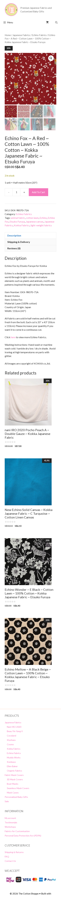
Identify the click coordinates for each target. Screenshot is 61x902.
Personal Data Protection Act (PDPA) (23, 835)
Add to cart (38, 192)
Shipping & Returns (14, 852)
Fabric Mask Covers (14, 775)
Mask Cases (13, 792)
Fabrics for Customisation (17, 831)
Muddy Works (13, 757)
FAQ (7, 856)
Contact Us (10, 861)
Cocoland (11, 735)
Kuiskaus (11, 762)
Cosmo (10, 744)
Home (8, 35)
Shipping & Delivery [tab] (18, 241)
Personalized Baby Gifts (16, 797)
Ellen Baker (12, 766)
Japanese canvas (34, 221)
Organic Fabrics (14, 770)
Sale (7, 801)
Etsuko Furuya (17, 221)
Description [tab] (14, 235)
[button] (51, 58)
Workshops (10, 826)
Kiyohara (11, 740)
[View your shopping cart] (47, 22)
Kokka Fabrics (22, 225)
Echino (43, 217)
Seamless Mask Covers (18, 788)
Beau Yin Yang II (15, 731)
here (13, 337)
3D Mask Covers (15, 779)
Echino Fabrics (39, 35)
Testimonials (11, 822)
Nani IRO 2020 (14, 726)
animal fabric (18, 217)
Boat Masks (12, 783)
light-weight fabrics (41, 225)
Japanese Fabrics (21, 35)
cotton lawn (32, 217)
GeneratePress (30, 897)
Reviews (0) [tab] (13, 248)
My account (10, 818)
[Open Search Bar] (56, 22)
